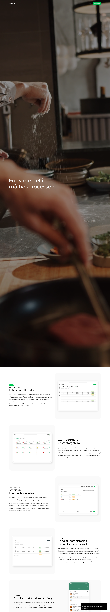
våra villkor (85, 608)
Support (89, 3)
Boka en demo (97, 3)
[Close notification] (105, 604)
